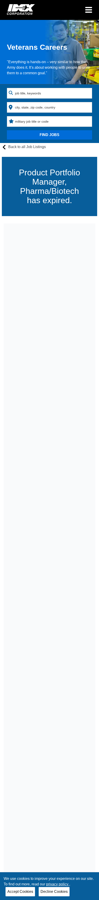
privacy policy (57, 884)
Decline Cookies (54, 892)
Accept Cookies (20, 892)
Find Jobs (49, 135)
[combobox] (49, 93)
